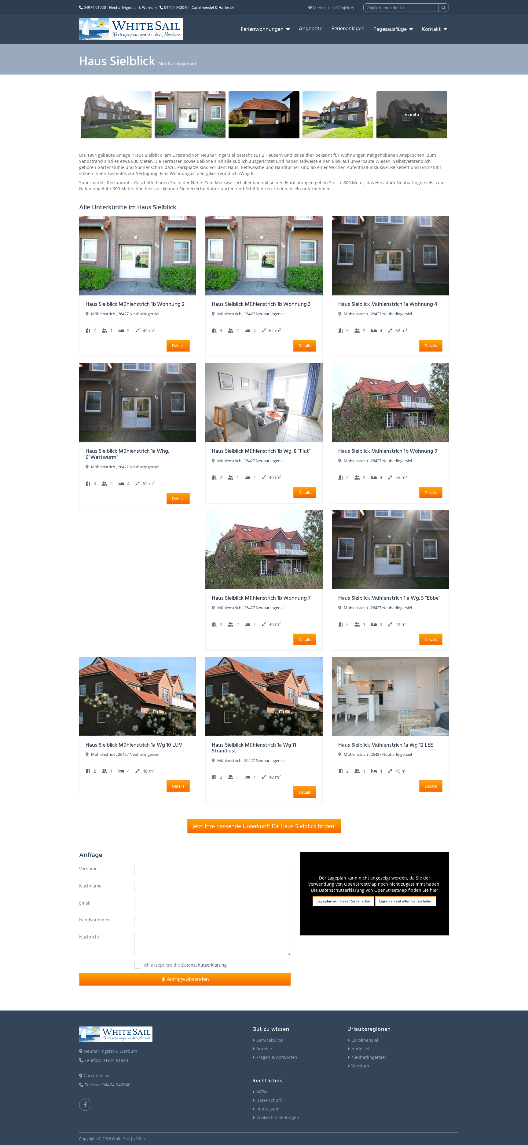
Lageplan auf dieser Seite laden (343, 901)
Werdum (360, 1066)
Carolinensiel (364, 1040)
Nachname (90, 886)
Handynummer (94, 920)
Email (84, 903)
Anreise (264, 1049)
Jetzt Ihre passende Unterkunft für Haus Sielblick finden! (264, 826)
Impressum (268, 1109)
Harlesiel (360, 1049)
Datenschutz (269, 1100)
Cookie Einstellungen (277, 1117)
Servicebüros (269, 1040)
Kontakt (432, 29)
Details (178, 345)
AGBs (261, 1092)
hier (434, 890)
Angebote (310, 28)
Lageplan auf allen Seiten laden (405, 901)
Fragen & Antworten (276, 1057)
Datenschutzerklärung (204, 965)
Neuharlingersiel (368, 1057)
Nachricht (89, 937)
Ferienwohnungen (263, 29)
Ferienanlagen (348, 28)
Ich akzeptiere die (162, 965)
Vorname (88, 869)
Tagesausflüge (391, 29)
